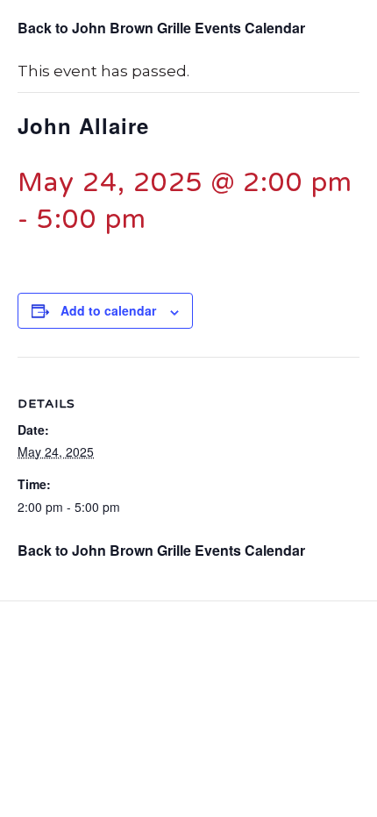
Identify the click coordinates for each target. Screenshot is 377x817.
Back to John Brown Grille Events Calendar (161, 28)
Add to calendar (108, 310)
